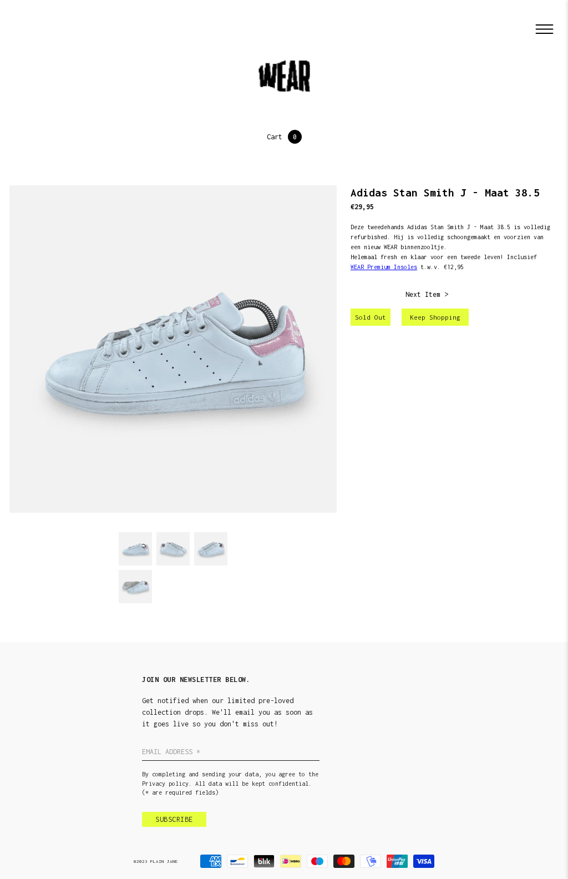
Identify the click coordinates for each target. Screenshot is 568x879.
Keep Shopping (435, 317)
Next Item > (426, 294)
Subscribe (174, 819)
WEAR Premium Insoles (384, 267)
